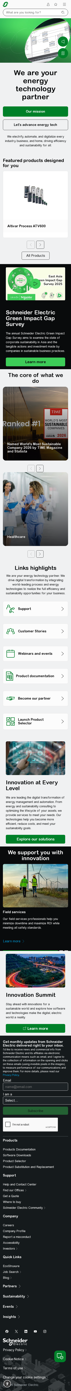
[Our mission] (35, 111)
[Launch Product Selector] (35, 712)
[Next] (40, 245)
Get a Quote (11, 1196)
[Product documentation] (35, 667)
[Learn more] (35, 362)
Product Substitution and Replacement (28, 1167)
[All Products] (36, 256)
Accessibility (11, 1242)
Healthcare (16, 537)
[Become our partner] (35, 690)
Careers (8, 1225)
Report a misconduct (17, 1237)
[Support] (35, 600)
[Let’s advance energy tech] (35, 125)
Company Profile (14, 1231)
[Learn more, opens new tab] (35, 1028)
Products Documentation (19, 1149)
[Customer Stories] (35, 622)
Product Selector (14, 1161)
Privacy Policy (11, 1075)
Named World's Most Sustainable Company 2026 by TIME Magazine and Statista (34, 447)
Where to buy (12, 1202)
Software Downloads (17, 1155)
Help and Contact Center (19, 1184)
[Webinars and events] (35, 645)
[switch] (7, 1384)
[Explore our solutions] (35, 839)
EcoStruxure (11, 1266)
